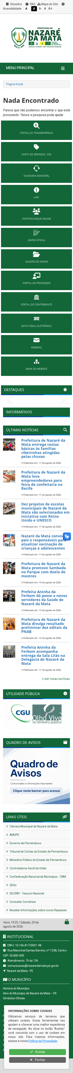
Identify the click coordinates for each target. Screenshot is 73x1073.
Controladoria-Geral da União (27, 868)
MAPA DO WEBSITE (36, 369)
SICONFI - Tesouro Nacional (26, 893)
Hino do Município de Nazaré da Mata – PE (30, 993)
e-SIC (36, 197)
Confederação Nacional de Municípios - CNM (37, 876)
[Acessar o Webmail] (62, 922)
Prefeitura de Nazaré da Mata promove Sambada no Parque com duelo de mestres (43, 569)
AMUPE (14, 834)
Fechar (39, 1060)
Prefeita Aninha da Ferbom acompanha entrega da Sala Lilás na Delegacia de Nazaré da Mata (43, 655)
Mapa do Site (49, 4)
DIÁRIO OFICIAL (36, 240)
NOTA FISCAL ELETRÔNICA (36, 326)
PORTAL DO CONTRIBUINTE (36, 304)
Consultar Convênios (22, 901)
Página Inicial (14, 84)
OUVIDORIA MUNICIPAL (36, 175)
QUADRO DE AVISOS (36, 261)
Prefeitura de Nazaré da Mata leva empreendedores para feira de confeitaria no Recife (43, 480)
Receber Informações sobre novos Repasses (38, 910)
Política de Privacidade (42, 1041)
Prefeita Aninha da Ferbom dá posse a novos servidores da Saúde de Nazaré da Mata (44, 597)
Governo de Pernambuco (25, 843)
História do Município (16, 988)
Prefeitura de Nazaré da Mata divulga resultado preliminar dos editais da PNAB (44, 625)
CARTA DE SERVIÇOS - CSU (36, 154)
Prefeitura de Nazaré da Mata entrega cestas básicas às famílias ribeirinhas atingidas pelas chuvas (43, 448)
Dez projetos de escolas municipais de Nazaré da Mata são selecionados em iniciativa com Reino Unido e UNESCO (45, 512)
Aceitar (39, 1052)
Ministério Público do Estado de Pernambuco (38, 860)
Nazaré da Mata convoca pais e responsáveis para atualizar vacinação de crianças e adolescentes (43, 541)
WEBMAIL (36, 347)
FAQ (32, 4)
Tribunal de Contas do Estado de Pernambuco (38, 851)
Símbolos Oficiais (14, 998)
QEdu (12, 885)
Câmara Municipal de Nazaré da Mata (33, 826)
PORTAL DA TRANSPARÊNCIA (36, 133)
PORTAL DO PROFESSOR (36, 283)
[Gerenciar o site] (67, 922)
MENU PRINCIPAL (20, 68)
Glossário (16, 4)
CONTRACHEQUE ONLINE (36, 218)
